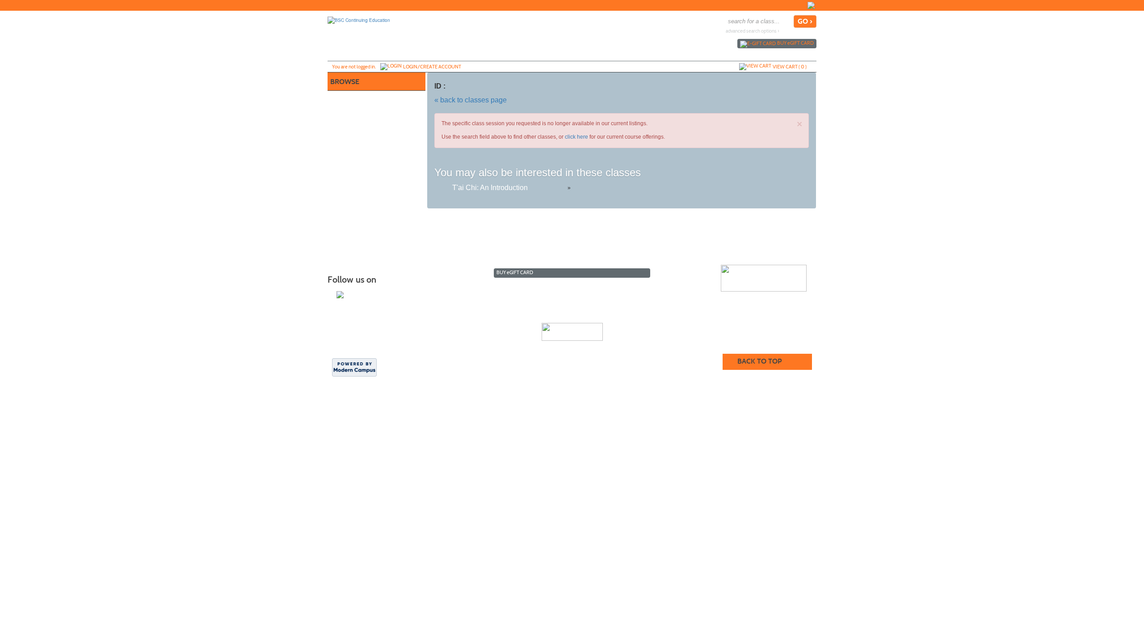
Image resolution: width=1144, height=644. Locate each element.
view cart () (790, 67)
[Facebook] (811, 5)
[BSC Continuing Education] (359, 20)
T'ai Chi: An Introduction (490, 187)
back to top (759, 361)
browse (344, 81)
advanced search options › (752, 31)
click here (576, 137)
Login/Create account (432, 67)
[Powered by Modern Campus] (354, 367)
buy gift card (795, 43)
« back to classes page (470, 100)
